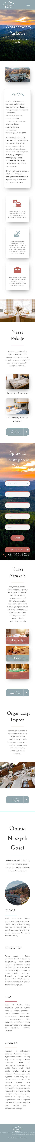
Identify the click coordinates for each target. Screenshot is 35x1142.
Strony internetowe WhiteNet (26, 1134)
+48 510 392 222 (17, 554)
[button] (1, 310)
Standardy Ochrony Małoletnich (17, 1138)
